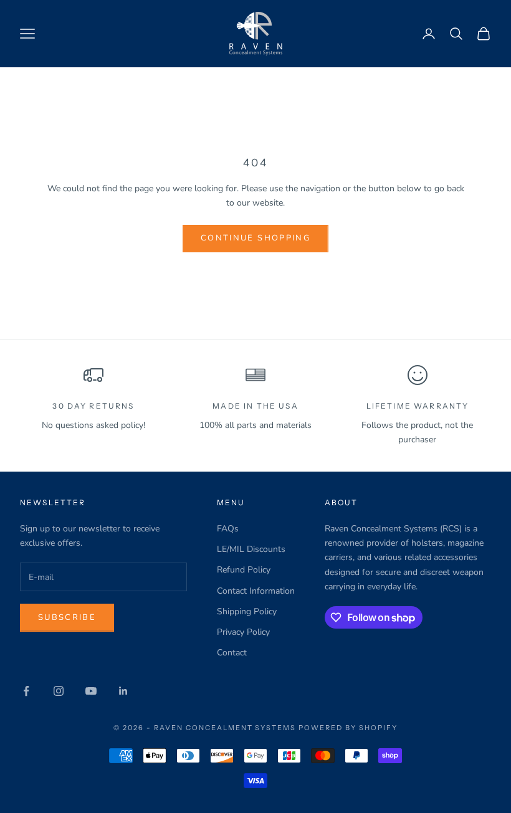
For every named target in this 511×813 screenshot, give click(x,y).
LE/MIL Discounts (251, 549)
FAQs (228, 529)
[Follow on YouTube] (91, 691)
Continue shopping (255, 238)
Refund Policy (243, 570)
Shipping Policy (247, 611)
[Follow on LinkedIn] (123, 691)
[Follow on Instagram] (58, 691)
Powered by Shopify (348, 727)
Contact (232, 652)
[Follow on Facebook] (26, 691)
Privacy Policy (243, 632)
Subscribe (67, 617)
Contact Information (256, 591)
